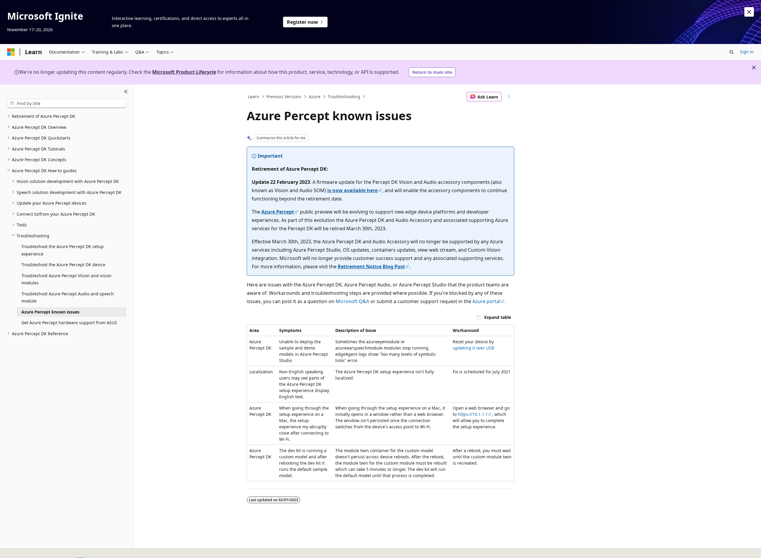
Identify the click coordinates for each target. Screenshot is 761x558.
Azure (314, 96)
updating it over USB (473, 348)
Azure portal (486, 301)
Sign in (747, 51)
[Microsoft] (11, 52)
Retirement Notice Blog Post (371, 266)
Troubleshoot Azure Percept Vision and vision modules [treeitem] (66, 279)
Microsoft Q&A (352, 301)
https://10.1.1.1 (473, 414)
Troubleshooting (344, 96)
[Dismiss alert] (749, 12)
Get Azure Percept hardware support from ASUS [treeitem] (69, 322)
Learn (253, 96)
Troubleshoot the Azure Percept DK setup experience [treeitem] (62, 250)
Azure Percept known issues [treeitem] (50, 311)
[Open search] (732, 52)
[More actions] (509, 96)
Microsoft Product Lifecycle (184, 72)
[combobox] (66, 103)
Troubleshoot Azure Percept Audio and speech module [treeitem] (67, 297)
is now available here (352, 190)
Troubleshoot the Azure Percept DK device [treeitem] (63, 264)
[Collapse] (126, 91)
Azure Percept (277, 212)
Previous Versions (283, 96)
